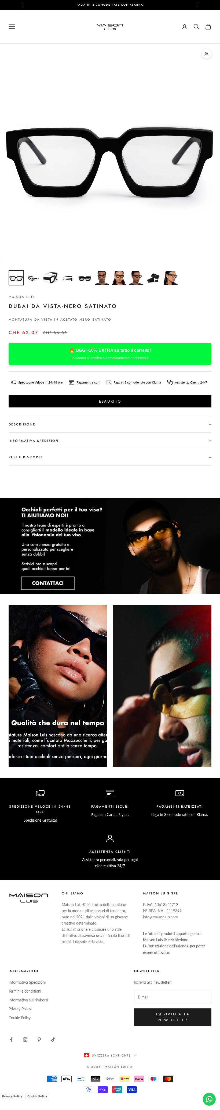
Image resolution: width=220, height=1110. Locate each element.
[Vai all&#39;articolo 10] (170, 277)
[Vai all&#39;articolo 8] (136, 277)
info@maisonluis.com (160, 917)
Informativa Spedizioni (27, 982)
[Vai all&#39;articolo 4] (67, 277)
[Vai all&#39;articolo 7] (119, 277)
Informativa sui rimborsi (28, 1000)
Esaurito (110, 401)
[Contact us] (209, 1099)
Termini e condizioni (25, 991)
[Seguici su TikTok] (53, 1039)
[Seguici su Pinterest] (39, 1039)
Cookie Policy (20, 1017)
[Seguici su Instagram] (25, 1039)
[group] (110, 546)
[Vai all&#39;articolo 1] (16, 277)
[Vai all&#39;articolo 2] (33, 277)
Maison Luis (22, 297)
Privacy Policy (20, 1009)
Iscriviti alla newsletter (173, 1017)
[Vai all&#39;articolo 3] (50, 277)
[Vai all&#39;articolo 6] (101, 277)
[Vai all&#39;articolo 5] (84, 277)
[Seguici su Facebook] (11, 1039)
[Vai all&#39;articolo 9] (153, 277)
